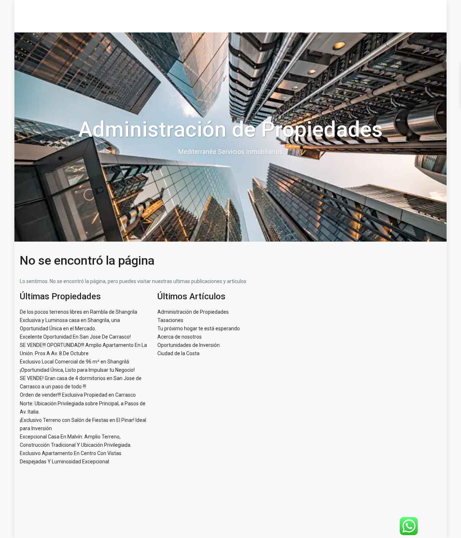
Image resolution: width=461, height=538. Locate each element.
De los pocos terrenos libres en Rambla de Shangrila (78, 312)
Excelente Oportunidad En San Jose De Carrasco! (75, 337)
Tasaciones (170, 320)
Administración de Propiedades (193, 312)
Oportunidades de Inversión (188, 345)
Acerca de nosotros (179, 337)
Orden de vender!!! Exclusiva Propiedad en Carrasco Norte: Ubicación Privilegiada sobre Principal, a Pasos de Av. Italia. (83, 403)
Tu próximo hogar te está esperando (198, 328)
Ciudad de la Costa (178, 353)
